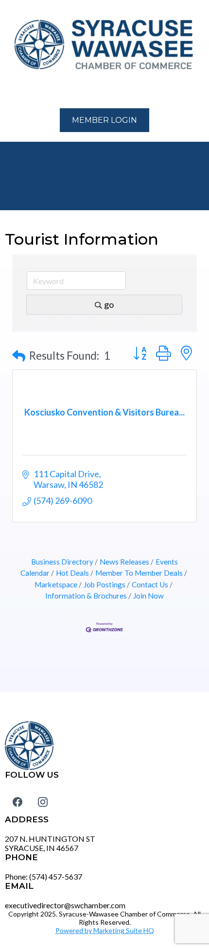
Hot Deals (72, 572)
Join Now (148, 595)
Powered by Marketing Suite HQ (104, 930)
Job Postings (104, 584)
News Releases (124, 561)
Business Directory (62, 561)
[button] (10, 91)
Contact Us (150, 584)
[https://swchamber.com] (104, 45)
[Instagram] (42, 802)
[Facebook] (17, 802)
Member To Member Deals (139, 572)
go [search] (109, 304)
